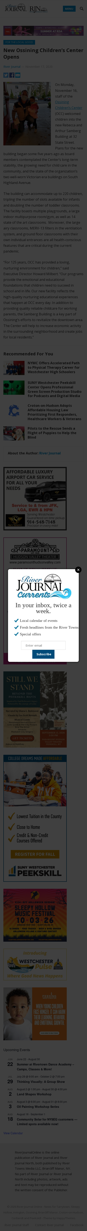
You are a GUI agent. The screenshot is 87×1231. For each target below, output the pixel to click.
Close (78, 570)
